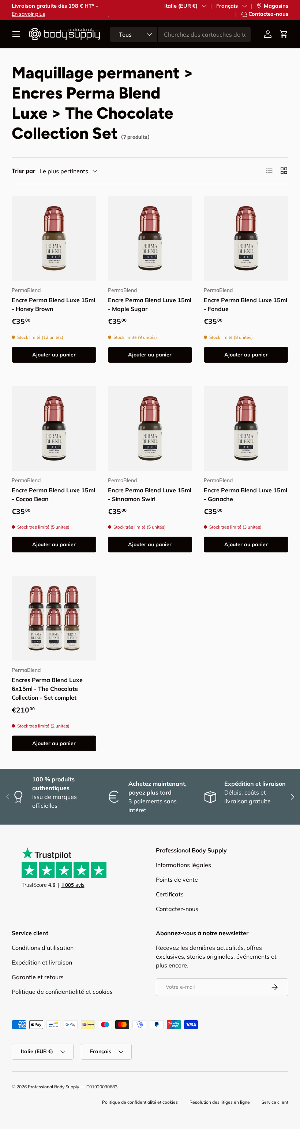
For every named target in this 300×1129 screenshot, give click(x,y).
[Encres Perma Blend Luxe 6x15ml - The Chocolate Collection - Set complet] (54, 618)
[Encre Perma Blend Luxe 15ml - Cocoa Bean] (54, 428)
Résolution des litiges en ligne (220, 1102)
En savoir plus (28, 14)
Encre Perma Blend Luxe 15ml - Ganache (245, 494)
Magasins (276, 6)
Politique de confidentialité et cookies (62, 991)
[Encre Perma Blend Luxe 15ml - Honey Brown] (54, 238)
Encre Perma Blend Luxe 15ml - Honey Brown (53, 304)
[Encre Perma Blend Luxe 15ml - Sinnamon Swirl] (150, 428)
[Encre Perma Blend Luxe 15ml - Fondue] (246, 238)
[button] (284, 34)
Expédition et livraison (42, 962)
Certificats (170, 894)
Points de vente (177, 879)
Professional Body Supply (53, 1086)
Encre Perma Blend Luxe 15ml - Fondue (245, 304)
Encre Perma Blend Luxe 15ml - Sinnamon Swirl (149, 494)
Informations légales (183, 865)
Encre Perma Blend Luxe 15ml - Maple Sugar (149, 304)
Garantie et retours (38, 977)
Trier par (23, 170)
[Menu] (16, 34)
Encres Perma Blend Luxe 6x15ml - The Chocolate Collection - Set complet (47, 688)
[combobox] (180, 34)
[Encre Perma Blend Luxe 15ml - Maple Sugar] (150, 238)
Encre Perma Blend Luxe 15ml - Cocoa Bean (53, 494)
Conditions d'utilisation (43, 947)
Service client (275, 1102)
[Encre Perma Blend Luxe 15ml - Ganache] (246, 428)
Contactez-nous (268, 14)
